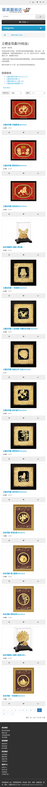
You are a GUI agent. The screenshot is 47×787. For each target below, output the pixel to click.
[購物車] (40, 2)
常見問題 (4, 737)
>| (12, 714)
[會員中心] (33, 2)
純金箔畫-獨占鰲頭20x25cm (14, 573)
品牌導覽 (4, 754)
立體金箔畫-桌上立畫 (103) (15, 81)
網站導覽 (4, 748)
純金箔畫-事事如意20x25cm (14, 532)
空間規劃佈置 (6, 735)
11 (35, 710)
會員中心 (4, 767)
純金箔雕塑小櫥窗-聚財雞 (12, 247)
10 (30, 710)
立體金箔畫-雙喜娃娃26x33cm (15, 165)
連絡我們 (4, 744)
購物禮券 (4, 757)
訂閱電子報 (5, 774)
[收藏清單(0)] (37, 2)
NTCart (40, 785)
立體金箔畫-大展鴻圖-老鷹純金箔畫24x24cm (20, 328)
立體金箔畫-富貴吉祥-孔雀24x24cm (17, 369)
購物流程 (4, 733)
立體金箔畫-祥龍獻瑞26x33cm (15, 124)
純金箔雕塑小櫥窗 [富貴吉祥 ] (14, 655)
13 (4, 714)
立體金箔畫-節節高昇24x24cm (15, 451)
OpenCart (33, 785)
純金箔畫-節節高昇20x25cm (14, 614)
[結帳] (43, 2)
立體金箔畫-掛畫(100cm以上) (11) (17, 77)
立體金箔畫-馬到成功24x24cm (15, 492)
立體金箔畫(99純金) (17, 35)
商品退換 (4, 746)
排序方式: (6, 93)
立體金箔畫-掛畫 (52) (13, 79)
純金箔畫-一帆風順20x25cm (14, 696)
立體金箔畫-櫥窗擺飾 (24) (14, 83)
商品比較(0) (6, 88)
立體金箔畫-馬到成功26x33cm (15, 206)
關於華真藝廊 (6, 731)
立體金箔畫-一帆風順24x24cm (15, 288)
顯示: (28, 93)
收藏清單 (4, 772)
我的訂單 (4, 770)
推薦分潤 (4, 759)
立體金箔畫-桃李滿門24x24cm (15, 410)
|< (4, 710)
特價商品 (4, 761)
